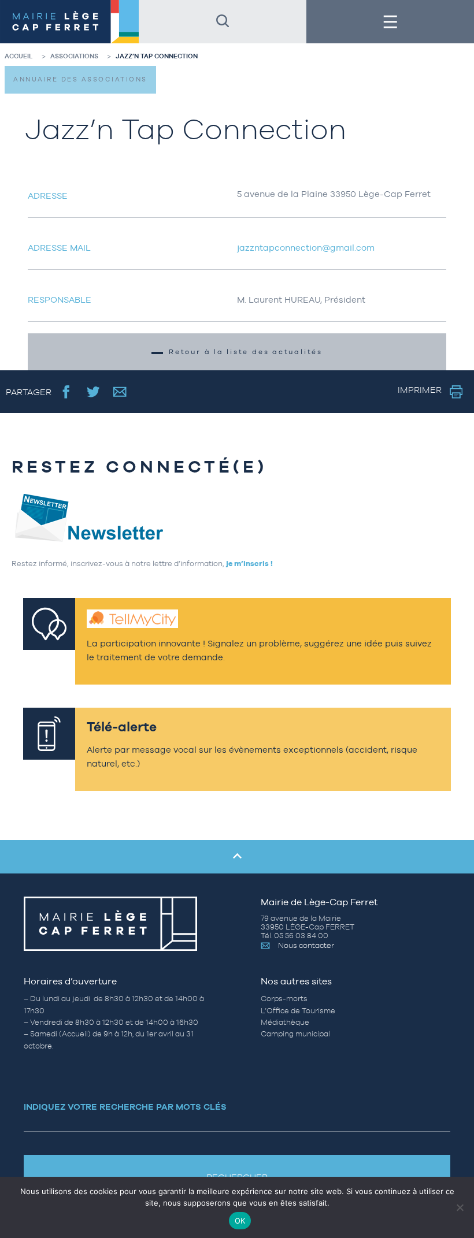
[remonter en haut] (237, 856)
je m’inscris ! (249, 563)
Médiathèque (285, 1022)
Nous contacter (306, 945)
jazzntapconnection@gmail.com (306, 247)
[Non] (459, 1207)
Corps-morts (284, 998)
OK (240, 1220)
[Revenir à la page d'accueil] (69, 21)
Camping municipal (295, 1033)
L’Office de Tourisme (298, 1010)
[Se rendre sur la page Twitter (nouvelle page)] (93, 391)
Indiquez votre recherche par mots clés (125, 1106)
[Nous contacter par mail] (120, 391)
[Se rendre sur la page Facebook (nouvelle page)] (66, 391)
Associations (74, 56)
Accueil (19, 56)
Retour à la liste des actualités (246, 352)
